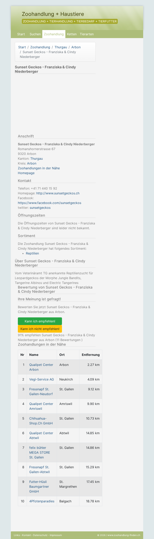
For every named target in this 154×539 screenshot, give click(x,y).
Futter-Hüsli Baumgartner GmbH (39, 486)
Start (21, 34)
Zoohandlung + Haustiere (53, 14)
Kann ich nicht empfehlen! (39, 329)
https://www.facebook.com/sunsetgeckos (49, 203)
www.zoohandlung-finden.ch (123, 535)
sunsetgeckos (40, 208)
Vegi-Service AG (41, 379)
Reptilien (32, 253)
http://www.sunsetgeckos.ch (57, 193)
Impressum (56, 535)
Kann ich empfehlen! (40, 321)
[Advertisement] (48, 105)
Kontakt (26, 535)
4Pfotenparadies (41, 501)
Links (17, 535)
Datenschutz (40, 535)
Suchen (35, 34)
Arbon (76, 47)
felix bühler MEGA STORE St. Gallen (39, 452)
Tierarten (87, 34)
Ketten (72, 34)
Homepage (26, 173)
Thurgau (61, 47)
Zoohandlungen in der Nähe (39, 168)
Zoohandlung (54, 34)
